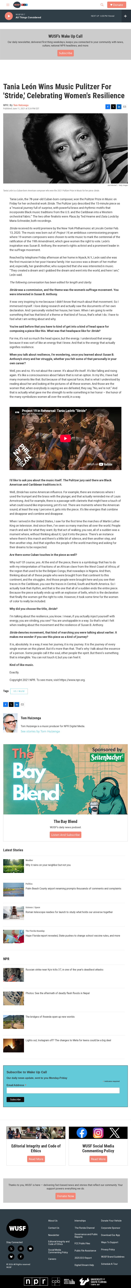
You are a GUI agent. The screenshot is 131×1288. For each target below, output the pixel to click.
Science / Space (33, 907)
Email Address (16, 1085)
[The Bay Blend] (65, 779)
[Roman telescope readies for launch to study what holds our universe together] (13, 913)
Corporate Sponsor (110, 1228)
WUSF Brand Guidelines (112, 1257)
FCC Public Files (82, 1243)
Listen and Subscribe (65, 835)
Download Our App (110, 1235)
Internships (80, 1221)
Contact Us (53, 1228)
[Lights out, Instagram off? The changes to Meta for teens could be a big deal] (13, 1045)
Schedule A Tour (109, 1264)
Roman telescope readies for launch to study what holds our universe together (69, 912)
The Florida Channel (85, 1228)
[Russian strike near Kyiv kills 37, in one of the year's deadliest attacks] (13, 975)
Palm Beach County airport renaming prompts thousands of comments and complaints (73, 888)
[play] (8, 16)
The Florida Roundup (35, 931)
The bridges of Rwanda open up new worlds (50, 1016)
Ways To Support (109, 1242)
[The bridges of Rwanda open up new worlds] (13, 1022)
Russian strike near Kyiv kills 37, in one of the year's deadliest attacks (64, 969)
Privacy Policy (108, 1249)
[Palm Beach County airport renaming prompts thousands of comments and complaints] (13, 889)
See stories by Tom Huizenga (40, 731)
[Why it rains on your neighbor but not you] (13, 866)
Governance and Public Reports (86, 1235)
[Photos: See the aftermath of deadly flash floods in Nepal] (13, 998)
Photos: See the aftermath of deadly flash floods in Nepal (58, 993)
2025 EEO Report (83, 1258)
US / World (19, 691)
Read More (36, 1159)
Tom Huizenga (20, 105)
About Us (53, 1221)
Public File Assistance (85, 1251)
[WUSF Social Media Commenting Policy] (98, 1133)
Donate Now (65, 1196)
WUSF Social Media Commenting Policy (98, 1148)
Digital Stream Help (84, 1265)
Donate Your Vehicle (111, 1221)
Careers (52, 1259)
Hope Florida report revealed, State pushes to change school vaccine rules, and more (73, 935)
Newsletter (53, 1235)
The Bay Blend (65, 821)
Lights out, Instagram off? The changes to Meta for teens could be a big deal (68, 1040)
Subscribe (65, 53)
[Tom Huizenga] (10, 723)
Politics (29, 884)
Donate (118, 5)
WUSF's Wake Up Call (65, 36)
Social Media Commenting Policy (58, 1251)
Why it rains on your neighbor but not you (48, 865)
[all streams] (126, 16)
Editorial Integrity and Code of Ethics (36, 1148)
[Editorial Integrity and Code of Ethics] (36, 1133)
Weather (29, 860)
